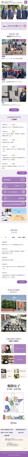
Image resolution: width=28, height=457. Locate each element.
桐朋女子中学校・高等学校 (7, 432)
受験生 (13, 237)
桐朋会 (15, 423)
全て (6, 237)
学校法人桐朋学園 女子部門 (7, 429)
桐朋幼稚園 (6, 435)
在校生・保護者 (21, 237)
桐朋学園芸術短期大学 (21, 429)
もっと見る (14, 109)
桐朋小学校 (20, 432)
